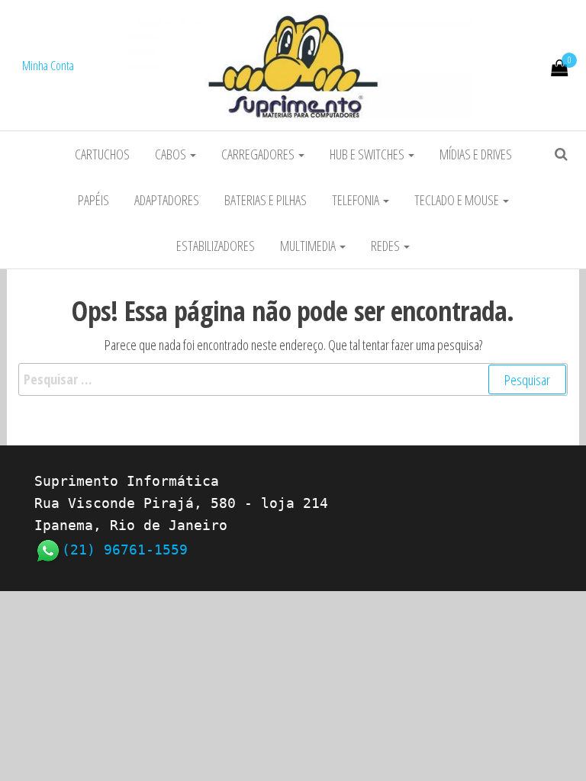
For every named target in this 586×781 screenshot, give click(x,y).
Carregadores (259, 154)
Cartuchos (102, 154)
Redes (386, 245)
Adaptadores (166, 200)
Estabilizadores (215, 245)
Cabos (171, 154)
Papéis (93, 200)
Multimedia (309, 245)
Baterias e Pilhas (265, 200)
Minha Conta (48, 65)
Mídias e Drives (476, 154)
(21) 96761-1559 (125, 550)
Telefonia (357, 200)
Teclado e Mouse (457, 200)
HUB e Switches (368, 154)
